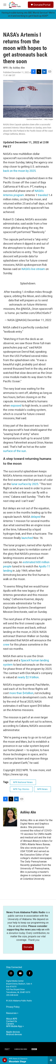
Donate (28, 947)
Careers (10, 1024)
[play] (5, 1060)
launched (27, 538)
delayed (35, 516)
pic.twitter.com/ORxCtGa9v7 (33, 313)
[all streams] (52, 1060)
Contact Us (11, 1021)
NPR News (42, 789)
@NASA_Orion (29, 308)
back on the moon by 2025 (19, 170)
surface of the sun (14, 451)
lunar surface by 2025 (25, 484)
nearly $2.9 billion (28, 677)
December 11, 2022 (39, 320)
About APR (11, 1019)
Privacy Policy (13, 1007)
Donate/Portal (42, 4)
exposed (16, 405)
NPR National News (23, 782)
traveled (43, 195)
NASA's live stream (33, 269)
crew (6, 644)
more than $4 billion (21, 693)
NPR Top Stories (21, 789)
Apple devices (13, 1032)
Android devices (14, 1034)
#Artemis (41, 304)
